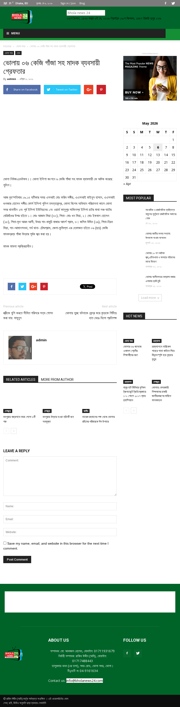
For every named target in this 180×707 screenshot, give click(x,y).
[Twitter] (173, 3)
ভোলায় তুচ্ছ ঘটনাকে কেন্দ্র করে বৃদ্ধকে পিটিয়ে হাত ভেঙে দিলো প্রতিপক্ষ (91, 315)
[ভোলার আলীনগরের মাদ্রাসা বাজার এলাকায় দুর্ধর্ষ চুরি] (132, 281)
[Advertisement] (60, 262)
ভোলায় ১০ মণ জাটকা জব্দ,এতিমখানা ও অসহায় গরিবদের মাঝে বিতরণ (160, 257)
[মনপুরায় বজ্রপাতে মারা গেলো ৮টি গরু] (20, 401)
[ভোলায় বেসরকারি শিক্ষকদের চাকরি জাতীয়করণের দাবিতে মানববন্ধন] (164, 375)
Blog (82, 3)
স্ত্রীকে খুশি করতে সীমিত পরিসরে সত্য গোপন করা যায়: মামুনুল (28, 315)
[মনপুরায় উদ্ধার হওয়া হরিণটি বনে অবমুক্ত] (60, 401)
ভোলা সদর (9, 53)
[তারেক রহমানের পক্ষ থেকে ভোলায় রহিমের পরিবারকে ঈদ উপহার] (99, 401)
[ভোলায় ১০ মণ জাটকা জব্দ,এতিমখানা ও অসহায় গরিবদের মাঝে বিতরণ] (132, 257)
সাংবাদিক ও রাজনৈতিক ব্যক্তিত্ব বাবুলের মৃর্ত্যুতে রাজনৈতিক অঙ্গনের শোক (161, 214)
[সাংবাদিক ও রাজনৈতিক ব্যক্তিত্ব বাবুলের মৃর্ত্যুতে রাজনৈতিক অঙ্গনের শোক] (132, 214)
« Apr (127, 183)
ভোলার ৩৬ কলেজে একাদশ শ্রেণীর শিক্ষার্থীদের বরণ (132, 351)
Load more (148, 298)
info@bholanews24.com (84, 680)
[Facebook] (165, 3)
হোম (18, 53)
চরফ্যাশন (156, 340)
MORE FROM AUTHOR (57, 379)
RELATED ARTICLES (20, 379)
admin (11, 79)
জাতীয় (86, 410)
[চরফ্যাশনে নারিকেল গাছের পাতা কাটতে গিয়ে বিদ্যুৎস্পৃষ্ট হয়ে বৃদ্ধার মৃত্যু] (164, 334)
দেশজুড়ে (8, 410)
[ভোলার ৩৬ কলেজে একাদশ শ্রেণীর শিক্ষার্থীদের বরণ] (135, 333)
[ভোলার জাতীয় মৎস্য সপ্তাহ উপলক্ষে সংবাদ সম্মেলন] (132, 238)
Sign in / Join (68, 3)
